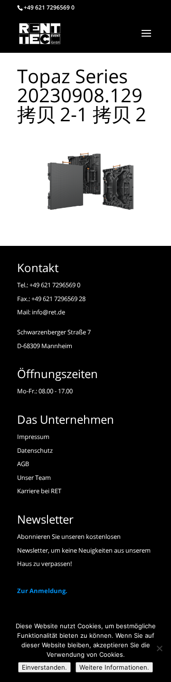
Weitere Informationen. (114, 667)
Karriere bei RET (39, 491)
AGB (23, 463)
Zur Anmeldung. (42, 590)
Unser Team (34, 477)
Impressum (33, 436)
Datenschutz (35, 450)
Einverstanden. (44, 667)
